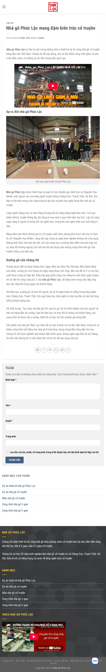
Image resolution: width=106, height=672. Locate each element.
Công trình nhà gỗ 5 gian (15, 510)
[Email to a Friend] (56, 350)
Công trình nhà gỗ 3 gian (15, 504)
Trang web (11, 436)
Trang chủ (8, 661)
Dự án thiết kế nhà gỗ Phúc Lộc (18, 486)
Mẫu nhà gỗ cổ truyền (13, 498)
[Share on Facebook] (44, 350)
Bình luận (11, 379)
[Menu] (4, 7)
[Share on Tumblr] (68, 350)
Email (9, 421)
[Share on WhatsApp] (38, 350)
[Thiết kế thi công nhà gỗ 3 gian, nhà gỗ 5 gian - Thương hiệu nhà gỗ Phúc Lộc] (53, 7)
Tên (8, 405)
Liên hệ (53, 663)
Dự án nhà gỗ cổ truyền (14, 492)
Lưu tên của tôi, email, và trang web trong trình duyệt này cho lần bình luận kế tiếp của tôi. (54, 452)
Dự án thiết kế (61, 661)
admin (41, 38)
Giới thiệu (20, 661)
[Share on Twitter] (50, 350)
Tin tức (10, 23)
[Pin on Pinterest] (62, 350)
